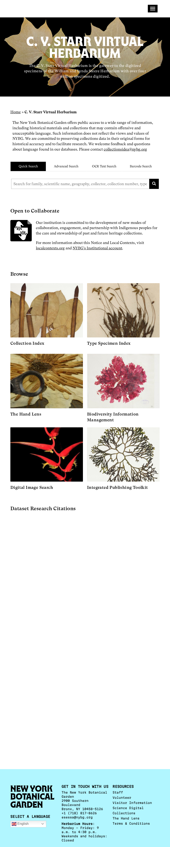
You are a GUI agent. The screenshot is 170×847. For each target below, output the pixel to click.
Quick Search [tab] (28, 166)
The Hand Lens (126, 818)
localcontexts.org (50, 248)
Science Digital (128, 808)
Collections (124, 813)
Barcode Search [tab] (141, 166)
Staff (118, 792)
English (23, 823)
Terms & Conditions (131, 823)
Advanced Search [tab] (66, 166)
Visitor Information (132, 803)
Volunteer (122, 797)
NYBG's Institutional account (97, 248)
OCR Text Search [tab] (104, 166)
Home (15, 112)
